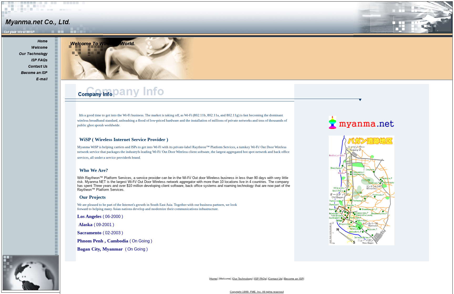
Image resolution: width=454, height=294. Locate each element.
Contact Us (275, 278)
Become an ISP (293, 278)
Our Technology (242, 278)
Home (213, 278)
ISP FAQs (260, 278)
